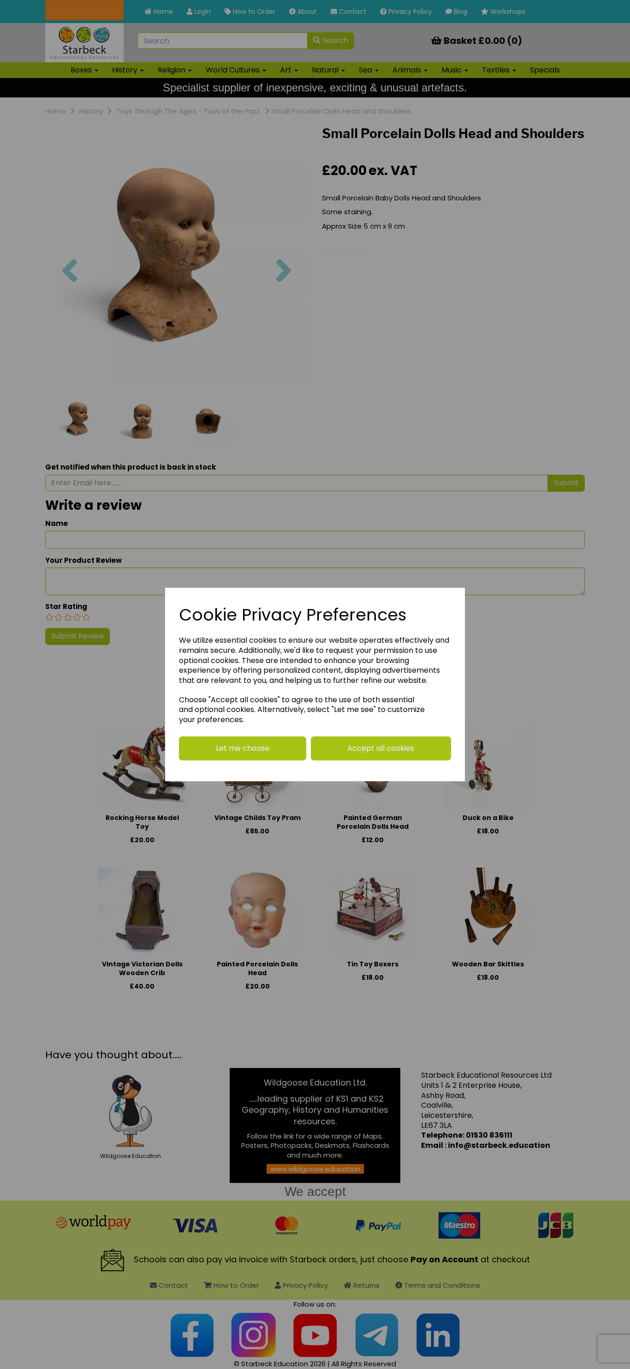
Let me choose (242, 748)
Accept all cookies (380, 748)
